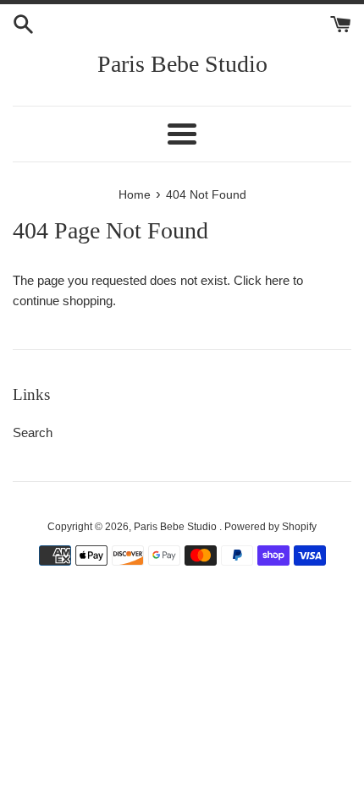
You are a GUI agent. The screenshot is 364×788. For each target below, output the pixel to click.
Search (32, 432)
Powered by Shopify (270, 527)
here (277, 280)
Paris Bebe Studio (182, 64)
